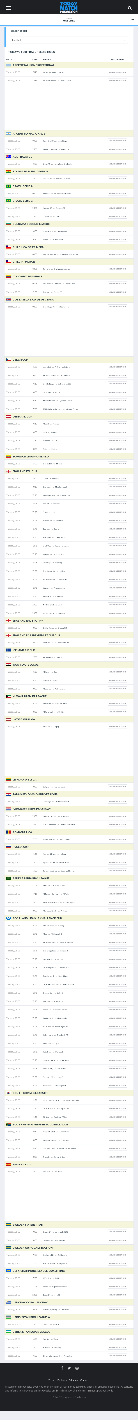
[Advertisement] (69, 107)
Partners (62, 1380)
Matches (69, 19)
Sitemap (73, 1380)
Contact (84, 1380)
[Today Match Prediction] (69, 7)
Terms (52, 1380)
